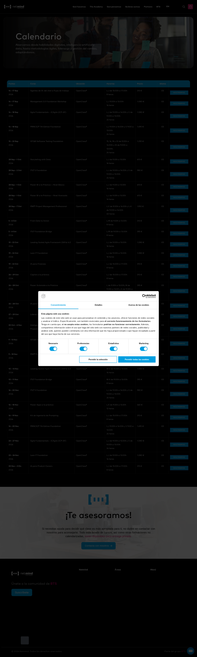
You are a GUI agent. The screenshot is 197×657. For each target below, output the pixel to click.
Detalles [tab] (98, 305)
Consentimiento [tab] (58, 305)
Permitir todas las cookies (137, 359)
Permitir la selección (98, 359)
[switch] (83, 349)
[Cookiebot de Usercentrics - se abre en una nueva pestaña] (144, 296)
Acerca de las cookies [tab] (138, 305)
